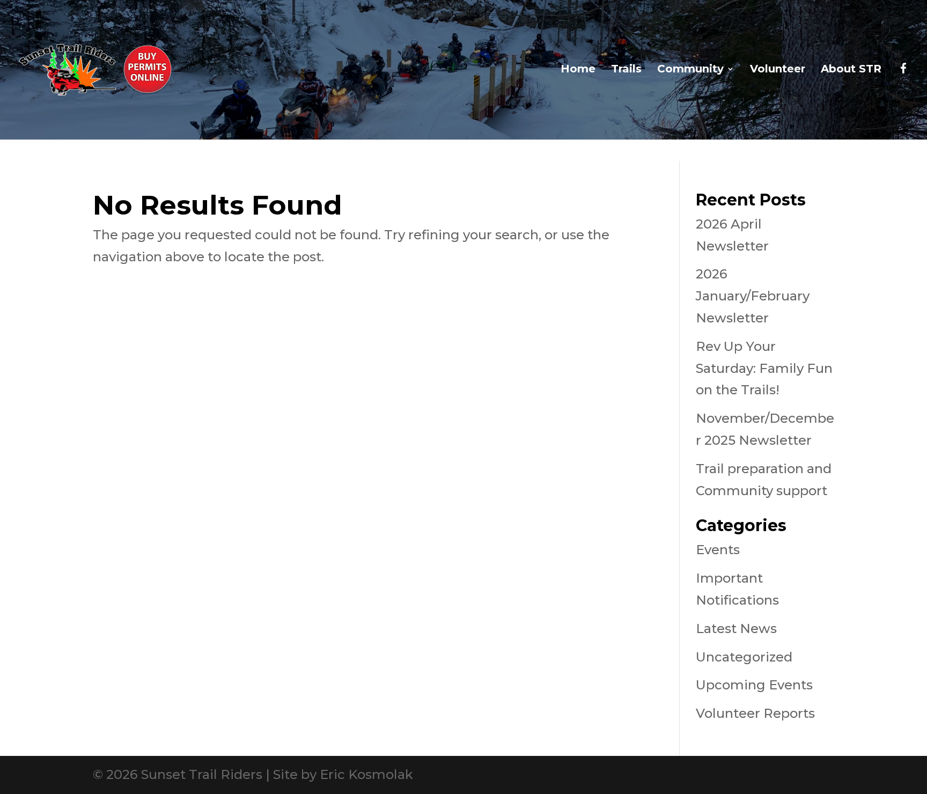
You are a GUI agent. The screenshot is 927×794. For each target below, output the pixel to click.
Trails (626, 70)
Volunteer (777, 70)
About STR (851, 70)
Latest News (736, 628)
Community (690, 70)
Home (578, 70)
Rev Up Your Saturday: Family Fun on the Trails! (764, 368)
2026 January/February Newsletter (753, 296)
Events (718, 549)
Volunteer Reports (755, 713)
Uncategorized (744, 657)
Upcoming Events (754, 685)
